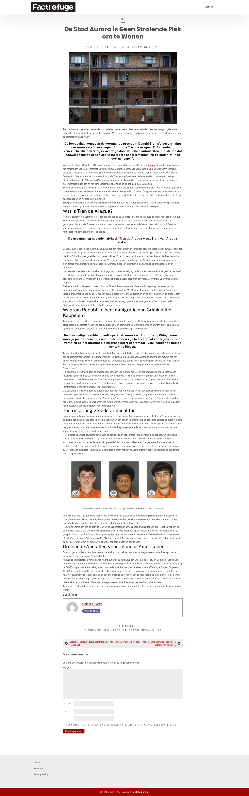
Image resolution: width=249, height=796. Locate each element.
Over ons (209, 7)
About (37, 762)
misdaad (147, 630)
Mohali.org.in (142, 792)
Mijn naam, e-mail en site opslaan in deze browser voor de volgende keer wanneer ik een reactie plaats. (121, 725)
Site (65, 719)
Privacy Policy (41, 774)
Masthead (39, 768)
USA (158, 630)
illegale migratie (125, 630)
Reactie (67, 668)
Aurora (151, 165)
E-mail (66, 711)
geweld (103, 630)
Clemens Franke (147, 47)
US (122, 19)
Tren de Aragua (130, 238)
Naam (66, 704)
